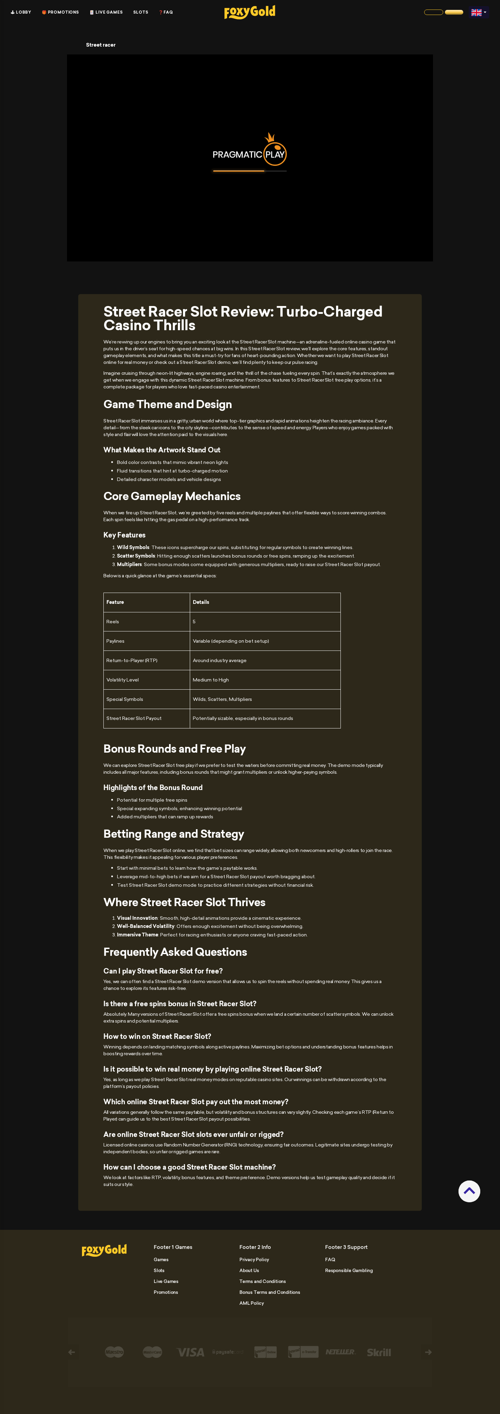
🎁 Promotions (60, 12)
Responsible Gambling (349, 1270)
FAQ (330, 1259)
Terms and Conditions (262, 1281)
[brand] (433, 12)
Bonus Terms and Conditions (269, 1292)
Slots (140, 12)
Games (161, 1259)
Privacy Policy (254, 1259)
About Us (249, 1270)
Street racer (101, 45)
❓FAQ (166, 12)
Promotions (166, 1292)
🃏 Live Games (106, 12)
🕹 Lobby (21, 12)
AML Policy (251, 1303)
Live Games (166, 1281)
